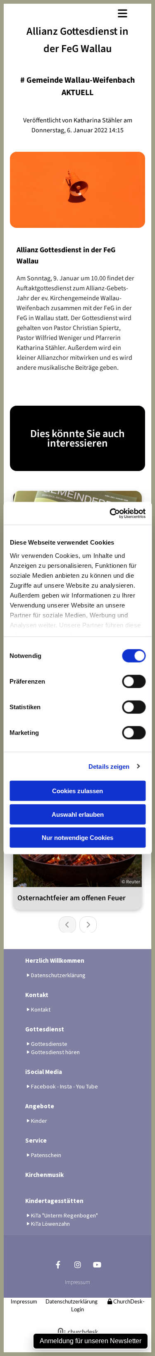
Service (36, 1140)
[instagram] (77, 1264)
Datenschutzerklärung (71, 1302)
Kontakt (36, 995)
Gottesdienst (44, 1029)
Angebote (39, 1106)
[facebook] (58, 1264)
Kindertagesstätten (54, 1201)
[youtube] (97, 1264)
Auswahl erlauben (78, 814)
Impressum (77, 1282)
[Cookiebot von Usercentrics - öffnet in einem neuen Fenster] (110, 513)
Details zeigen (108, 766)
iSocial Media (43, 1072)
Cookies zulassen (77, 790)
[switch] (133, 681)
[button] (77, 13)
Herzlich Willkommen (54, 960)
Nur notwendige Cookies (77, 837)
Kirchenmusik (44, 1175)
